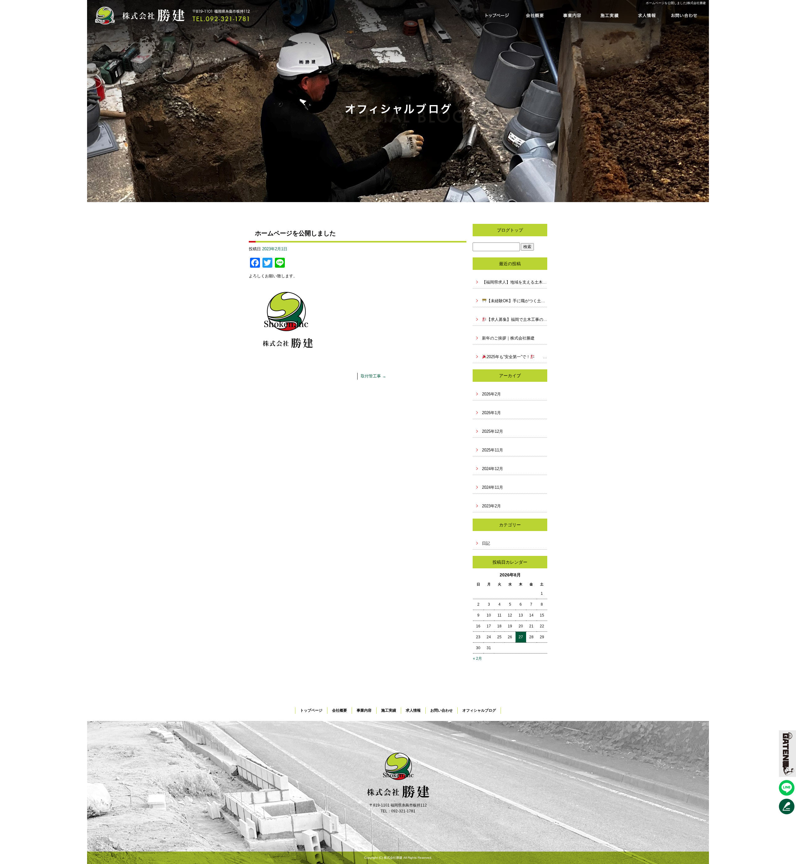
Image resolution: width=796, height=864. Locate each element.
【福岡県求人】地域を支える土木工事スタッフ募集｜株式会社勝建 (514, 282)
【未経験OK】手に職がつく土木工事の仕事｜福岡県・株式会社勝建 (517, 300)
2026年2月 (491, 394)
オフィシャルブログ (479, 710)
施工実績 (609, 15)
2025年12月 (492, 431)
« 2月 (477, 658)
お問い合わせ (684, 15)
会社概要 (534, 15)
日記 (486, 543)
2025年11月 (492, 450)
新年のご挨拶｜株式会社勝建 (508, 338)
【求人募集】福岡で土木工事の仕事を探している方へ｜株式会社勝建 (517, 319)
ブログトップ (510, 230)
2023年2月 (491, 506)
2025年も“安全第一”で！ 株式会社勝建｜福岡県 (517, 356)
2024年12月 (492, 468)
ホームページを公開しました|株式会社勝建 (676, 3)
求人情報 (646, 15)
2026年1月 (491, 412)
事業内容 (572, 15)
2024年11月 (492, 487)
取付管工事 (373, 376)
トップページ (497, 15)
